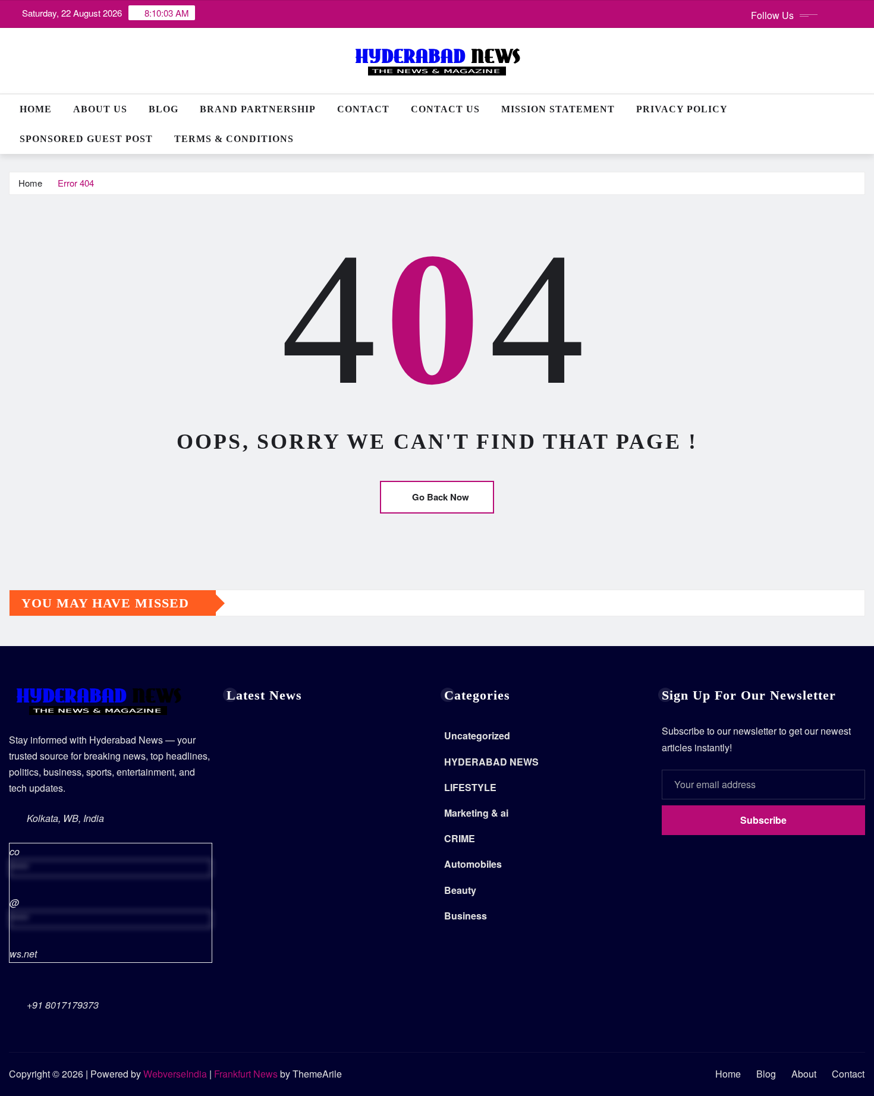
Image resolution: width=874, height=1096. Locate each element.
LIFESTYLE (470, 787)
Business (465, 915)
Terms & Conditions (234, 139)
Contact (363, 109)
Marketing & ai (476, 813)
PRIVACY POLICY (682, 109)
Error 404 (76, 183)
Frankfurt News (246, 1074)
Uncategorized (477, 735)
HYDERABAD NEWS (491, 762)
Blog (163, 109)
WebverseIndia (175, 1074)
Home (36, 109)
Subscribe (763, 820)
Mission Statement (558, 109)
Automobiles (473, 864)
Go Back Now (440, 496)
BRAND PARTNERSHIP (258, 109)
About (803, 1074)
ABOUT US (100, 109)
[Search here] (861, 109)
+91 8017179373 (63, 1005)
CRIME (459, 838)
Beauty (460, 890)
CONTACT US (445, 109)
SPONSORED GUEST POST (86, 139)
